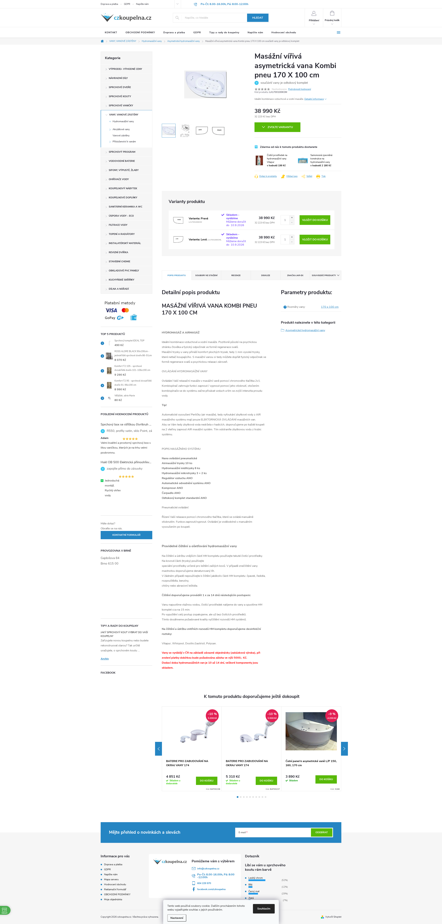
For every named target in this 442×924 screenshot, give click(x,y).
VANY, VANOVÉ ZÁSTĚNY (123, 114)
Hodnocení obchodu (115, 884)
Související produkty (324, 275)
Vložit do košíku (315, 220)
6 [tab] (253, 797)
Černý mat (254, 891)
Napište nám (142, 4)
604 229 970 (204, 883)
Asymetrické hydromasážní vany (305, 330)
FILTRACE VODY (118, 225)
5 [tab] (250, 797)
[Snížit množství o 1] (291, 222)
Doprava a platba (109, 4)
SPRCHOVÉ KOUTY (120, 96)
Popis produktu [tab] (176, 275)
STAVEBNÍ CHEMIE (119, 261)
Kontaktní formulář (126, 535)
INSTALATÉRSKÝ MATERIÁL (125, 243)
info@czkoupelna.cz (208, 868)
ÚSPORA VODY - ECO (121, 215)
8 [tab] (259, 797)
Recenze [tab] (236, 275)
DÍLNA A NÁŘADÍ (119, 289)
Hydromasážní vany (123, 121)
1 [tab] (237, 797)
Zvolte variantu (280, 127)
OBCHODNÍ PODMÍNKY (117, 894)
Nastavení (176, 918)
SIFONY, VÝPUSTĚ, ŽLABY (124, 170)
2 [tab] (241, 797)
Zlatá (251, 898)
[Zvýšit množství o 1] (291, 217)
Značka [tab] (295, 275)
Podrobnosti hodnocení (299, 89)
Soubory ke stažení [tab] (206, 275)
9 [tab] (262, 797)
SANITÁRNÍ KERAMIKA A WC (125, 206)
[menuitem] (111, 32)
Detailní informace (314, 99)
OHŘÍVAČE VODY (119, 179)
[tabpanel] (192, 749)
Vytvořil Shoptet (333, 916)
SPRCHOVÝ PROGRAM (122, 152)
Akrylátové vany (121, 129)
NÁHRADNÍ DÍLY (118, 78)
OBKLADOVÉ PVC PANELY (124, 270)
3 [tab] (244, 797)
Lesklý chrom (255, 878)
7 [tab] (256, 797)
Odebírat (321, 832)
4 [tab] (247, 797)
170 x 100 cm (330, 307)
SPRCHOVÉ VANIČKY (121, 105)
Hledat (257, 18)
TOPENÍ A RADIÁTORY (122, 234)
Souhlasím (263, 909)
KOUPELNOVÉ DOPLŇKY (123, 197)
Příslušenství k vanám (124, 141)
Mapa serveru (111, 879)
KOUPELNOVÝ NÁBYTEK (123, 188)
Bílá (250, 884)
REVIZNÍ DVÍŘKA (118, 252)
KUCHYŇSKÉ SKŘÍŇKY (121, 279)
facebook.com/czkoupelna (211, 889)
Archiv (105, 658)
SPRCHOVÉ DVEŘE (120, 87)
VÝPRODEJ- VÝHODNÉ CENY (125, 69)
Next (344, 749)
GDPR (127, 4)
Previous (158, 749)
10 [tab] (265, 797)
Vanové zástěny (121, 135)
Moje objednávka (113, 899)
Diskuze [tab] (265, 275)
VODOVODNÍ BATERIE (122, 161)
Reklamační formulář (115, 889)
